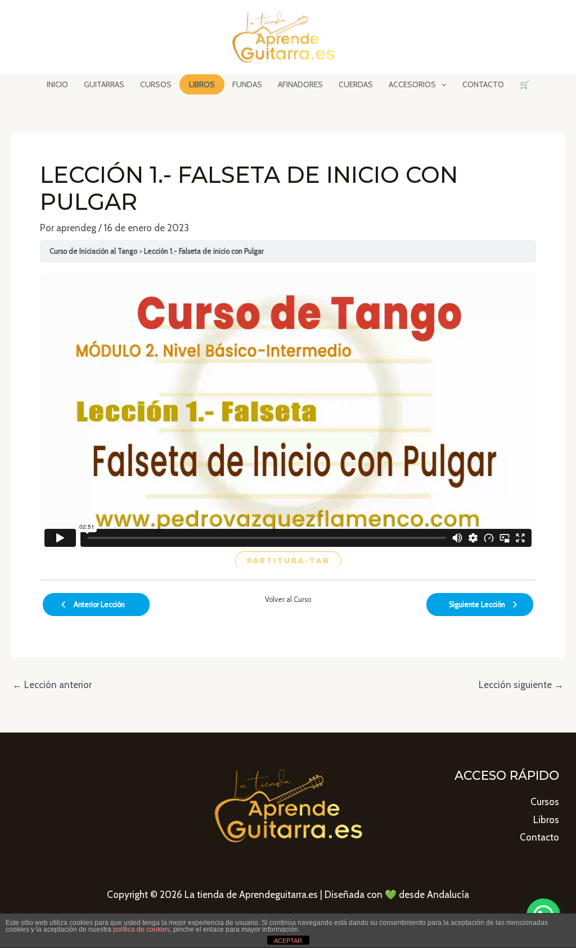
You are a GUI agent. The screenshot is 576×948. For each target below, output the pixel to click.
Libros (546, 819)
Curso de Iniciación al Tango (93, 251)
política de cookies (141, 929)
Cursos (544, 801)
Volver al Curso (288, 599)
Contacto (539, 837)
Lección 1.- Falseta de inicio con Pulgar (204, 251)
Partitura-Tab (288, 560)
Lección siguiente (521, 685)
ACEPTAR (288, 940)
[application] (441, 84)
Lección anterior (52, 685)
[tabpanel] (288, 421)
